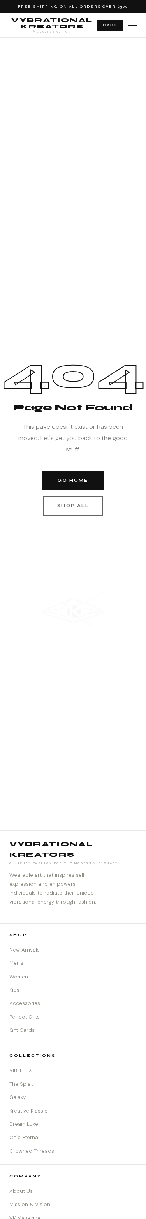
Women (18, 976)
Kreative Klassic (28, 1111)
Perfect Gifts (24, 1017)
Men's (16, 963)
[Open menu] (133, 25)
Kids (14, 990)
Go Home (73, 480)
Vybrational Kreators (52, 25)
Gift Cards (22, 1030)
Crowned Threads (31, 1151)
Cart (110, 25)
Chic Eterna (23, 1137)
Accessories (24, 1003)
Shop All (72, 505)
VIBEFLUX (20, 1070)
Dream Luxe (23, 1124)
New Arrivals (24, 950)
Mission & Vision (29, 1204)
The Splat (21, 1084)
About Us (21, 1191)
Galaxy (17, 1097)
